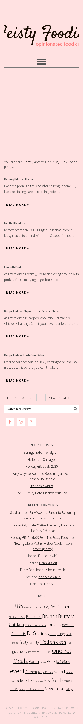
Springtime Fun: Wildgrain (41, 452)
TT (41, 688)
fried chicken (53, 642)
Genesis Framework (43, 712)
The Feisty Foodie (41, 28)
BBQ (46, 607)
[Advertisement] (41, 113)
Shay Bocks (70, 708)
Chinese (30, 625)
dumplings (57, 633)
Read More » (17, 204)
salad (59, 671)
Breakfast (34, 616)
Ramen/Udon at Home (18, 179)
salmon (69, 672)
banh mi (38, 607)
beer (64, 606)
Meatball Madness (15, 223)
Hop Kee (50, 584)
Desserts (18, 633)
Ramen (31, 671)
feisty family (29, 642)
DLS (31, 633)
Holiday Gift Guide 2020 (42, 466)
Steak (67, 681)
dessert (68, 624)
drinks (43, 633)
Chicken (16, 624)
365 (18, 606)
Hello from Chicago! (42, 459)
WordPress (41, 717)
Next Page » (59, 398)
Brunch (49, 616)
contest (53, 624)
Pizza (43, 662)
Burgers (66, 616)
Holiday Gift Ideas (43, 531)
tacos (22, 689)
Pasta (34, 661)
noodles (45, 651)
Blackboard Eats (17, 617)
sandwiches (23, 680)
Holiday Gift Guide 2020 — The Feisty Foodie (41, 525)
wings (69, 689)
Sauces (39, 681)
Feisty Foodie (29, 570)
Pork (51, 661)
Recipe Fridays (45, 672)
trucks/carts (32, 689)
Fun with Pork (12, 267)
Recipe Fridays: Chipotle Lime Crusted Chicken (32, 311)
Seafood (52, 680)
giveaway (19, 651)
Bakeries (28, 607)
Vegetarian (55, 689)
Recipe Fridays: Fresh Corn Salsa (24, 355)
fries (69, 642)
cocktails (40, 625)
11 (41, 398)
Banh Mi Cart (48, 563)
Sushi (14, 689)
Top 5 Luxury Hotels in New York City (41, 493)
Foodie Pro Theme (44, 708)
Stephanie (17, 512)
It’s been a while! (41, 486)
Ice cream (33, 651)
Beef (54, 607)
